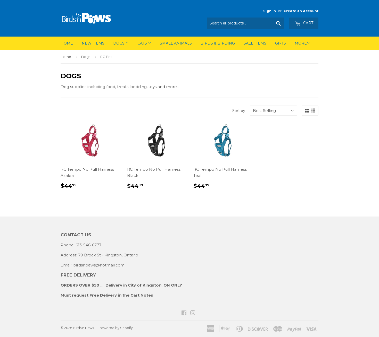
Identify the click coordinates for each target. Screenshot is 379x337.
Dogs (119, 43)
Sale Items (255, 43)
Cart (307, 23)
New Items (93, 43)
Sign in (269, 11)
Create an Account (301, 11)
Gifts (280, 43)
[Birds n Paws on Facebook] (184, 313)
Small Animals (176, 43)
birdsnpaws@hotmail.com (99, 265)
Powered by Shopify (116, 328)
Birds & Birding (218, 43)
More (301, 43)
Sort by (238, 110)
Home (67, 43)
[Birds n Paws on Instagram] (192, 313)
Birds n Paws (83, 328)
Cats (142, 43)
